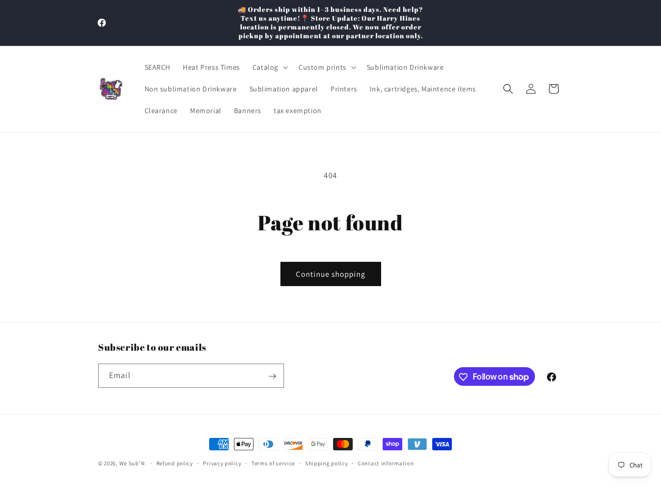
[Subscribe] (272, 376)
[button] (269, 67)
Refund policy (174, 462)
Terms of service (273, 462)
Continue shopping (331, 274)
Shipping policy (326, 462)
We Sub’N (132, 463)
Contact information (386, 462)
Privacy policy (222, 462)
